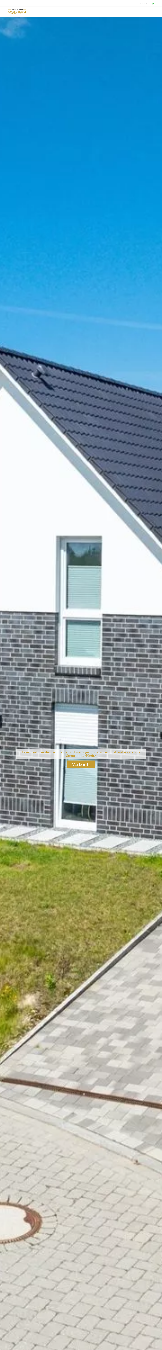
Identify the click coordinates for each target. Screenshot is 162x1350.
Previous (5, 691)
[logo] (17, 12)
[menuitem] (151, 13)
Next (156, 691)
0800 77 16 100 (144, 3)
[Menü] (151, 13)
